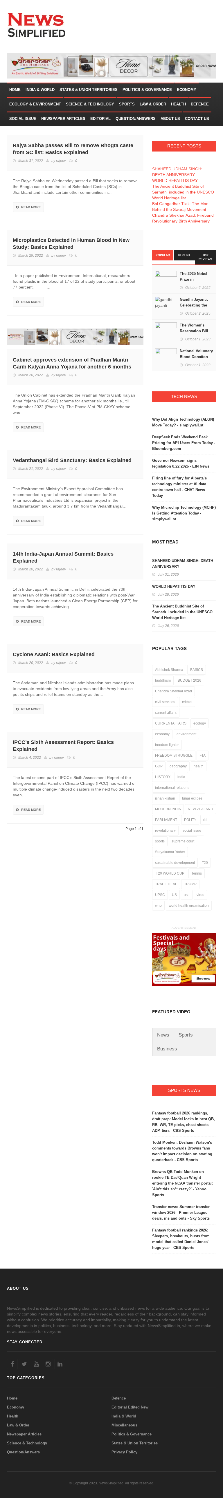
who (158, 906)
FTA (202, 755)
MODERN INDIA (168, 809)
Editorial (100, 118)
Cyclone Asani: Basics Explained (54, 654)
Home (15, 89)
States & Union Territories (89, 89)
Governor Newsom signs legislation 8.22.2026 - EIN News (180, 463)
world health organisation (189, 906)
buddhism (163, 680)
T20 (205, 863)
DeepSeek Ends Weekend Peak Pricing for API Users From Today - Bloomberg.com (183, 443)
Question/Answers (136, 118)
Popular (163, 255)
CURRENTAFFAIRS (170, 723)
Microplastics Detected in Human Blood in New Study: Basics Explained (71, 243)
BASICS (196, 670)
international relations (172, 788)
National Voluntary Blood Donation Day (196, 357)
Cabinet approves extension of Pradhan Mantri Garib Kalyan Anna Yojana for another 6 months (72, 363)
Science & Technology (90, 104)
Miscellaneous (124, 1425)
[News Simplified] (38, 24)
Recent (184, 255)
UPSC (160, 895)
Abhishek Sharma (169, 670)
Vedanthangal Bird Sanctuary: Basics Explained (72, 460)
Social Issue (22, 118)
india (181, 777)
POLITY (190, 820)
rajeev (61, 161)
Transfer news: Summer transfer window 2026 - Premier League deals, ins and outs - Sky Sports (181, 1212)
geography (178, 766)
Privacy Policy (124, 1452)
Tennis (196, 873)
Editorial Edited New (130, 1407)
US (174, 895)
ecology (199, 723)
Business (167, 1049)
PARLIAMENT (166, 820)
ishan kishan (165, 798)
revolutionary (165, 831)
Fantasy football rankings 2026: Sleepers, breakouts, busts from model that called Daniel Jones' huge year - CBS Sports (181, 1239)
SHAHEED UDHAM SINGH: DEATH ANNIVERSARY (182, 564)
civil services (165, 702)
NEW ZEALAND (200, 809)
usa (187, 895)
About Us (170, 118)
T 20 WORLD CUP (169, 873)
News (163, 1035)
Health (178, 104)
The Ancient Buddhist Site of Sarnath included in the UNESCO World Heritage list (183, 192)
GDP (159, 766)
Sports (127, 104)
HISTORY (162, 777)
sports (160, 841)
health (199, 766)
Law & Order (153, 104)
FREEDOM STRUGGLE (174, 755)
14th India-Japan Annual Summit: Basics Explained (63, 557)
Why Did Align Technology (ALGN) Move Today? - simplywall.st (183, 422)
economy (162, 734)
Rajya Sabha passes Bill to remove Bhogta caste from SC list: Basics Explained (73, 149)
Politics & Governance (147, 89)
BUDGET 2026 (189, 680)
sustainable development (175, 863)
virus (200, 895)
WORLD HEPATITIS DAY (175, 180)
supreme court (183, 841)
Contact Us (197, 118)
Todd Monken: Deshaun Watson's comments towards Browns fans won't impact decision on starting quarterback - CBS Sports (182, 1151)
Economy (186, 89)
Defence (200, 104)
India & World (40, 89)
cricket (187, 702)
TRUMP (190, 884)
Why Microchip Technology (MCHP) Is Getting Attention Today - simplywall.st (184, 513)
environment (186, 734)
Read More (31, 207)
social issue (192, 831)
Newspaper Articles (63, 118)
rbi (205, 820)
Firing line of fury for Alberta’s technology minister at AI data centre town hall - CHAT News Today (179, 487)
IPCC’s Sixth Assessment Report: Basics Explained (63, 745)
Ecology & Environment (35, 104)
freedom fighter (167, 745)
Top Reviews (205, 257)
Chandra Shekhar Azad (173, 691)
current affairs (166, 713)
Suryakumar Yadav (170, 852)
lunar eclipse (192, 798)
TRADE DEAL (166, 884)
